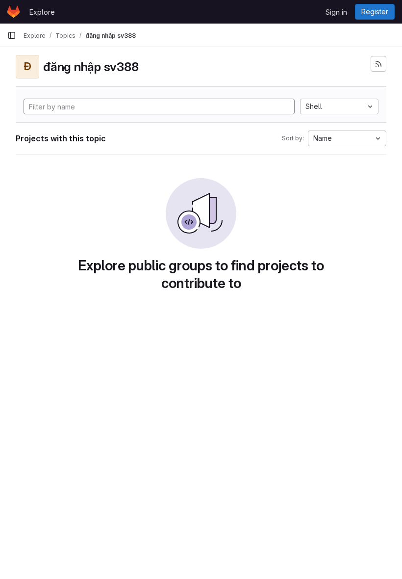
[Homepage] (13, 12)
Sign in (336, 12)
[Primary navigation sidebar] (12, 35)
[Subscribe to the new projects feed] (378, 64)
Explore (42, 12)
